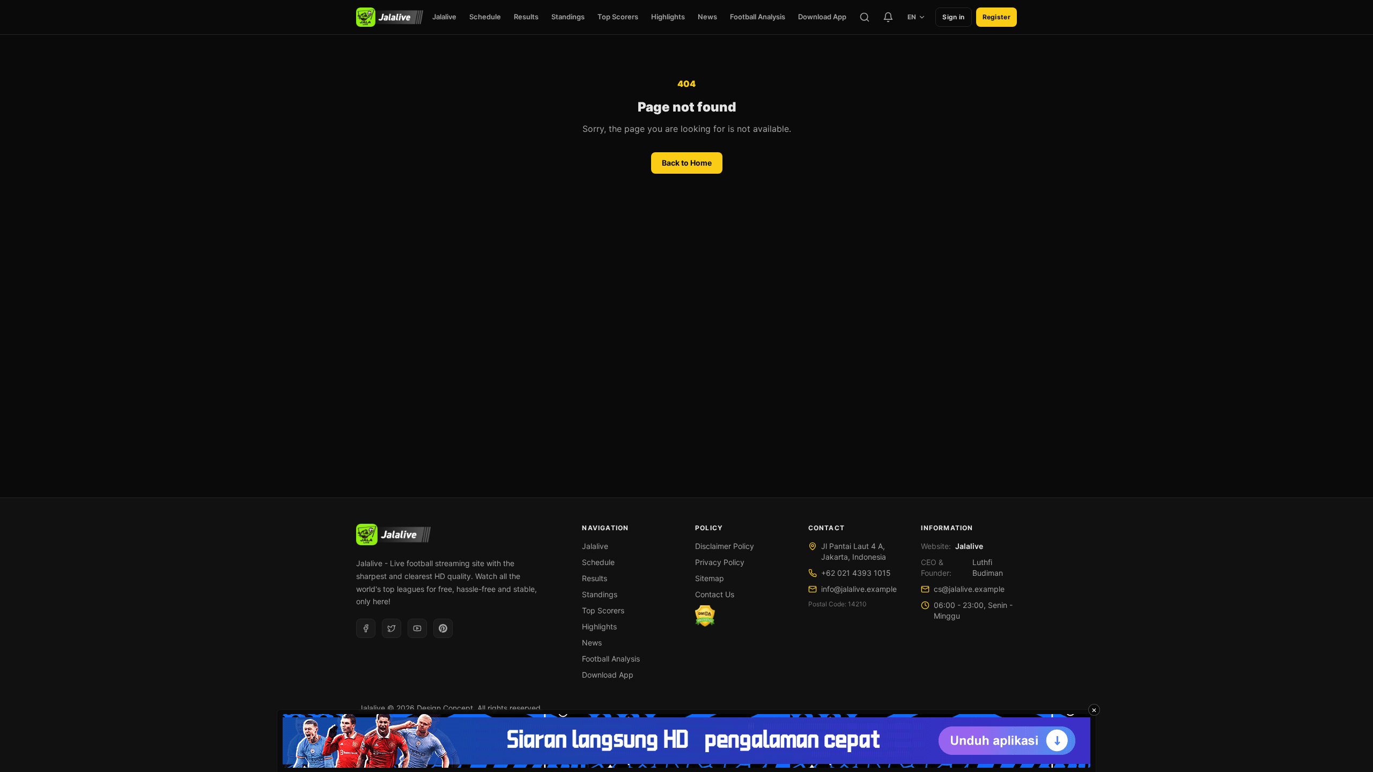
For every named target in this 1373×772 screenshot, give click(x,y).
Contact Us (714, 594)
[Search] (864, 17)
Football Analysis (757, 16)
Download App (822, 16)
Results (526, 16)
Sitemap (709, 578)
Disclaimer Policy (724, 546)
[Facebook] (365, 628)
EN (912, 17)
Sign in (953, 17)
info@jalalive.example (859, 588)
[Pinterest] (443, 628)
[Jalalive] (389, 17)
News (707, 16)
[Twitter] (391, 628)
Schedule (485, 16)
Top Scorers (617, 16)
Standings (568, 16)
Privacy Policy (719, 562)
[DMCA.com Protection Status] (705, 616)
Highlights (668, 16)
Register (996, 17)
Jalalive (444, 16)
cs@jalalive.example (969, 588)
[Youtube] (417, 628)
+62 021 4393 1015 (856, 572)
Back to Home (687, 162)
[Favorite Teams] (888, 17)
